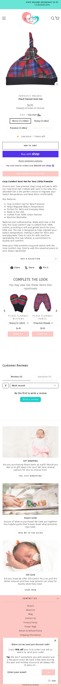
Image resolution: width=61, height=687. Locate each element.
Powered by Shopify (30, 685)
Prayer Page (30, 626)
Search (30, 606)
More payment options (30, 161)
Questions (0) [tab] (44, 376)
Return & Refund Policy (30, 631)
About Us (30, 610)
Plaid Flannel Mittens (18, 317)
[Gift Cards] (30, 556)
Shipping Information (30, 635)
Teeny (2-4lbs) (41, 121)
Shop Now (30, 590)
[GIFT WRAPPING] (30, 442)
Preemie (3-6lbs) (18, 128)
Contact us (30, 598)
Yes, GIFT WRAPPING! (30, 476)
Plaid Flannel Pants (43, 317)
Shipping (20, 108)
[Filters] (6, 385)
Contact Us (30, 618)
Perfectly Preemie (30, 96)
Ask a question (30, 259)
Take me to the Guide (30, 533)
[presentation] (5, 310)
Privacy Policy (30, 622)
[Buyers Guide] (30, 499)
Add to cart (18, 335)
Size (28, 115)
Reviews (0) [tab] (16, 376)
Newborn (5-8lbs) (42, 128)
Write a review (30, 399)
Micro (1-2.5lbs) (20, 121)
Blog (30, 614)
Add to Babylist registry (30, 174)
